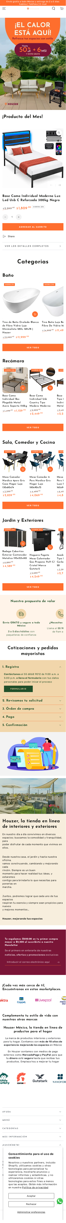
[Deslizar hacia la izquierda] (51, 185)
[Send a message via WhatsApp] (59, 1201)
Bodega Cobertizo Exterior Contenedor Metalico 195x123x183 (14, 555)
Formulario (18, 689)
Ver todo (33, 348)
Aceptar (31, 1196)
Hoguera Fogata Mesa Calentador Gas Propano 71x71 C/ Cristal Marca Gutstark (42, 562)
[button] (53, 8)
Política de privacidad (35, 1187)
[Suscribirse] (59, 962)
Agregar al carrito (33, 227)
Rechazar (31, 1204)
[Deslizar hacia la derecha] (59, 185)
